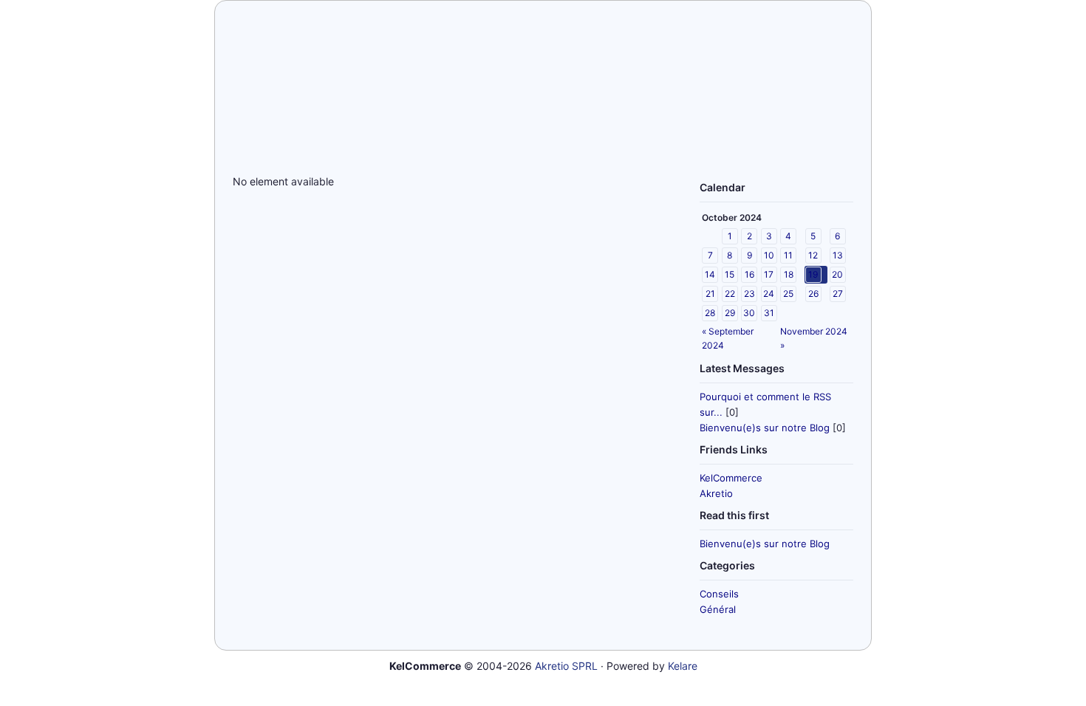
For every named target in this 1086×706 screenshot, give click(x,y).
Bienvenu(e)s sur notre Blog (765, 427)
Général (718, 609)
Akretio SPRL (566, 665)
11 (788, 255)
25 (788, 293)
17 (768, 274)
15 (729, 274)
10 (769, 255)
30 (749, 312)
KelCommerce (731, 478)
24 (768, 293)
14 (710, 274)
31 (769, 312)
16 (749, 274)
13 (838, 255)
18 (788, 274)
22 (730, 293)
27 (838, 293)
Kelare (682, 665)
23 (749, 293)
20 (837, 274)
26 (813, 293)
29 (730, 312)
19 (813, 274)
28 (710, 312)
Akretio (716, 493)
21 (710, 293)
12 (813, 255)
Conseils (719, 594)
